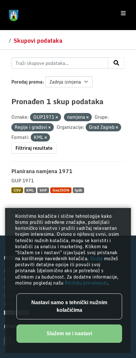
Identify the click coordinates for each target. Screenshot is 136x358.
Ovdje (97, 258)
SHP (43, 190)
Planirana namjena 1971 (41, 171)
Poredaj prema (26, 81)
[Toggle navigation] (123, 13)
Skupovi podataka (38, 40)
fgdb (78, 190)
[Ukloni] (57, 117)
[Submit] (116, 63)
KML (30, 190)
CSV (17, 190)
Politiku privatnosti (86, 282)
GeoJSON (61, 190)
